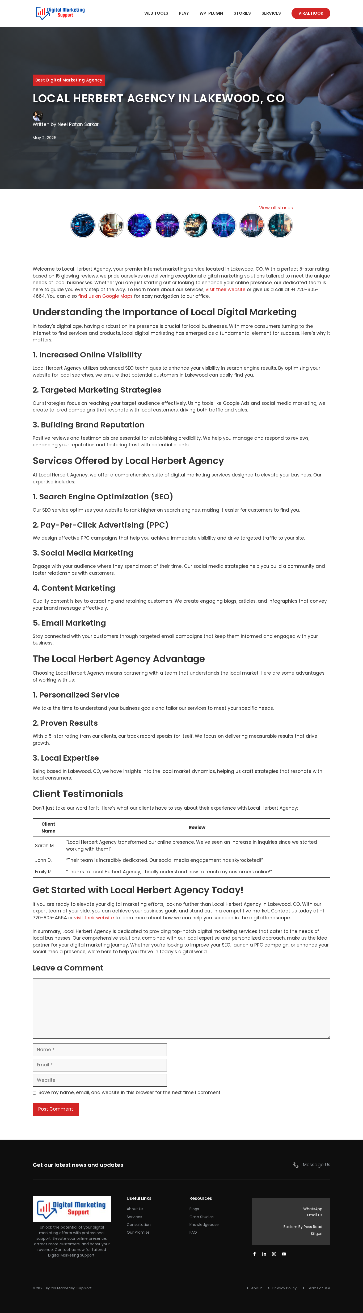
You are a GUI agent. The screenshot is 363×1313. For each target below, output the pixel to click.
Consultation (139, 1224)
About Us (135, 1209)
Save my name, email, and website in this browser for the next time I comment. (130, 1092)
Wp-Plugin (211, 13)
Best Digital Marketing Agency (68, 80)
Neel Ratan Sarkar (78, 124)
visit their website (226, 289)
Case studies (201, 1217)
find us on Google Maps (105, 296)
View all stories (276, 208)
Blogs (194, 1209)
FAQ (193, 1232)
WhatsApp (312, 1209)
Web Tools (156, 13)
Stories (242, 13)
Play (184, 13)
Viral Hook (310, 13)
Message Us (316, 1164)
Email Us (314, 1215)
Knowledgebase (204, 1224)
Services (271, 13)
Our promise (138, 1232)
